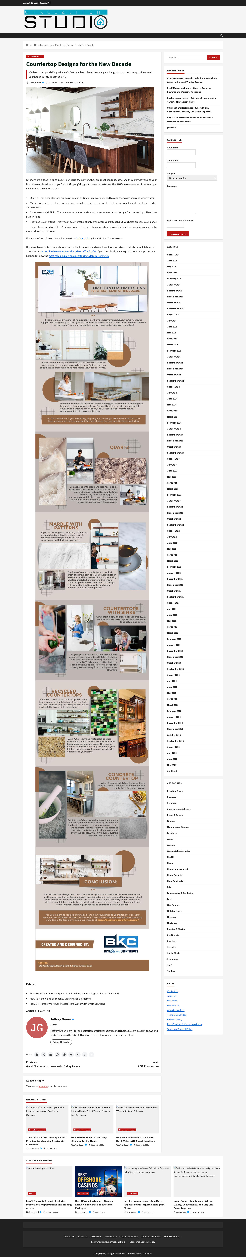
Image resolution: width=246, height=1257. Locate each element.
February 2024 (174, 422)
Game (170, 838)
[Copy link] (91, 1054)
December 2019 (175, 722)
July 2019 (172, 752)
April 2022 (172, 554)
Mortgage (172, 923)
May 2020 (171, 692)
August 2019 (173, 746)
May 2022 (171, 548)
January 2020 (174, 716)
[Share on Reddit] (71, 1054)
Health (170, 857)
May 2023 (171, 476)
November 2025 (175, 296)
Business (171, 796)
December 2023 (175, 434)
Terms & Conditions (176, 1014)
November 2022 (175, 512)
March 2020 (172, 704)
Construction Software (179, 808)
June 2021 (172, 614)
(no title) (172, 127)
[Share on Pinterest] (64, 1054)
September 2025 (175, 308)
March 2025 (172, 344)
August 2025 (173, 314)
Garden (171, 845)
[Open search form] (222, 35)
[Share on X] (43, 1054)
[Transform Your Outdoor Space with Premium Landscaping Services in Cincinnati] (47, 1119)
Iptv (169, 887)
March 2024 (172, 416)
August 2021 (173, 602)
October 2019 (174, 734)
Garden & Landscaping (178, 851)
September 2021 (175, 596)
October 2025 (174, 302)
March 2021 (172, 632)
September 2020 (175, 668)
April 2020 (172, 698)
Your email (172, 160)
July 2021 (172, 608)
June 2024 (172, 398)
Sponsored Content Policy (179, 1028)
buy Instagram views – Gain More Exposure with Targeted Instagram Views (144, 1204)
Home (170, 862)
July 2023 (172, 464)
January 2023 (174, 500)
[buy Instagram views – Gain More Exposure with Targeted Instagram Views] (147, 1181)
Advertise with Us (175, 1010)
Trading (171, 971)
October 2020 (174, 662)
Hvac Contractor (175, 881)
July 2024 (172, 392)
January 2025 (174, 356)
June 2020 (172, 686)
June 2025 (172, 326)
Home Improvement (35, 56)
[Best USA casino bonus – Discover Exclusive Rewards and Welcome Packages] (98, 1181)
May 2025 (171, 332)
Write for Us (173, 1005)
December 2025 (175, 290)
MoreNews (132, 1253)
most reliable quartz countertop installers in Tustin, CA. (79, 255)
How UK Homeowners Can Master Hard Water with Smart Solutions (67, 1003)
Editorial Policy (174, 1019)
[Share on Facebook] (37, 1054)
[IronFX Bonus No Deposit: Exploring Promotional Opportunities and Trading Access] (49, 1181)
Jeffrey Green (35, 82)
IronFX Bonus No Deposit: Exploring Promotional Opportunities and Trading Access (49, 1204)
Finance (171, 820)
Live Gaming (173, 904)
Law (169, 898)
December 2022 (175, 506)
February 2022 (174, 566)
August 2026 (173, 254)
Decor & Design (175, 815)
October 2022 (174, 518)
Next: (148, 1064)
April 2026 (172, 272)
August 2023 (173, 458)
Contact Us (172, 991)
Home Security (174, 875)
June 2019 (172, 758)
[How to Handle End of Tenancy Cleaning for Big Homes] (92, 1119)
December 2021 (175, 578)
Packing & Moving (176, 929)
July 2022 (172, 536)
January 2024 (174, 428)
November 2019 (175, 728)
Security (171, 947)
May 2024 (171, 404)
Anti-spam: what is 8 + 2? (180, 220)
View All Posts (61, 1042)
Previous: (53, 1064)
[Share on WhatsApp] (57, 1054)
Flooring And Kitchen (178, 826)
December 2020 (175, 650)
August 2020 (173, 674)
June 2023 (172, 470)
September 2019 (175, 741)
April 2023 (172, 482)
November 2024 (175, 368)
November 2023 (175, 440)
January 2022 (174, 572)
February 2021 (174, 638)
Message (172, 186)
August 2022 (173, 530)
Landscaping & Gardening (180, 893)
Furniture (172, 832)
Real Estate (173, 934)
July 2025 (172, 320)
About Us (172, 995)
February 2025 (174, 350)
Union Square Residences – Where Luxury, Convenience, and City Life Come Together (193, 1204)
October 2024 (174, 374)
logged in (43, 1086)
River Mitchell (33, 1212)
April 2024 (172, 410)
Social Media (173, 953)
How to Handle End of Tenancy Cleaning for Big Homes (60, 998)
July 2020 (172, 680)
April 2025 (172, 338)
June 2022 (172, 542)
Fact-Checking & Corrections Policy (184, 1024)
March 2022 (172, 560)
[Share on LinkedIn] (50, 1054)
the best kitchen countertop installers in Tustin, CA (68, 251)
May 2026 (171, 266)
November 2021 (175, 584)
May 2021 (171, 620)
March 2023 (172, 488)
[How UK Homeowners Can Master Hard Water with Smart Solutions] (137, 1119)
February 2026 (174, 278)
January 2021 (174, 644)
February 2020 (174, 710)
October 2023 (174, 446)
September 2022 (175, 524)
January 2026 (174, 284)
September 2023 (175, 452)
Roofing (171, 941)
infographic (82, 238)
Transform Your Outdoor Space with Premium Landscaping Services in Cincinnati (74, 993)
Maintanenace (174, 911)
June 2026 (172, 260)
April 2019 (172, 771)
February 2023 (174, 494)
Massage (171, 917)
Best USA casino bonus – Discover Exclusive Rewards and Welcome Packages (94, 1204)
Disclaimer (172, 1000)
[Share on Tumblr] (78, 1054)
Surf (169, 965)
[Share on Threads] (84, 1054)
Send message (178, 234)
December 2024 (175, 362)
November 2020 (175, 656)
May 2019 (171, 764)
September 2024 (175, 380)
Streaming (172, 959)
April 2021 (172, 626)
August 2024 (173, 386)
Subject (171, 173)
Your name (172, 147)
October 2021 (174, 590)
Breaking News (175, 790)
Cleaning (171, 802)
